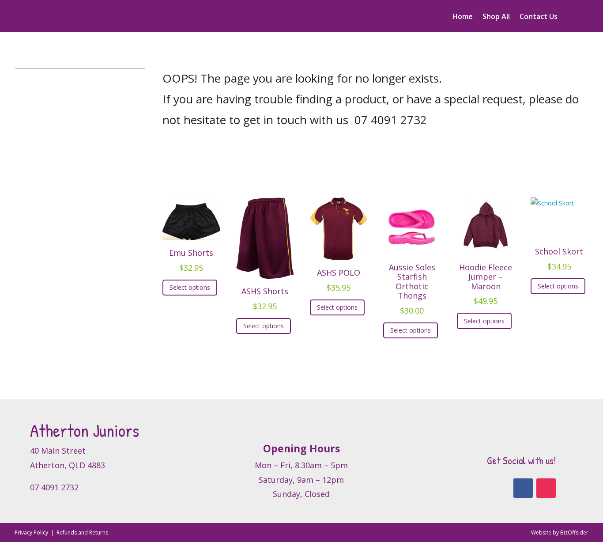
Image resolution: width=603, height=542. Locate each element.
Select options (190, 287)
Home (462, 17)
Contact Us (539, 17)
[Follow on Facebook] (523, 488)
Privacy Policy (32, 532)
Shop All (496, 17)
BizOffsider (574, 532)
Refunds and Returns (82, 532)
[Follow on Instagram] (546, 488)
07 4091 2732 (390, 120)
